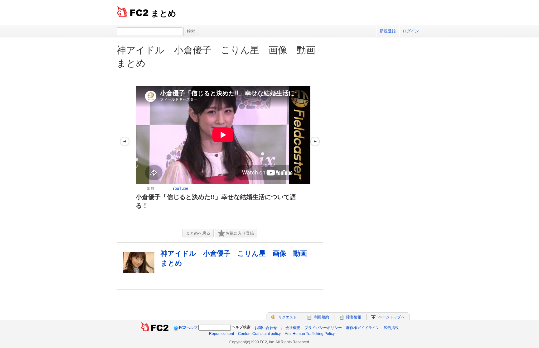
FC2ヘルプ (188, 328)
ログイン (411, 31)
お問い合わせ (266, 328)
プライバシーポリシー (323, 328)
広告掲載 (391, 328)
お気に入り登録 (240, 233)
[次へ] (315, 148)
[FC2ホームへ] (155, 328)
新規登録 (388, 31)
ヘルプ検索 (241, 327)
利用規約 (321, 317)
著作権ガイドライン (363, 328)
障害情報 (353, 317)
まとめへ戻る (198, 233)
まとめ (163, 13)
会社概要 (292, 328)
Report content (221, 333)
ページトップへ (391, 317)
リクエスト (287, 317)
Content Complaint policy (259, 333)
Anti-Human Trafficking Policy (310, 333)
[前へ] (124, 148)
